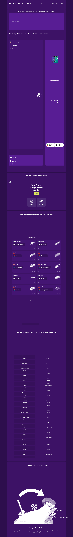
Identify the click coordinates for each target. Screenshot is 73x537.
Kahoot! (53, 3)
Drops (42, 3)
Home (21, 11)
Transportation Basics (44, 11)
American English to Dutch (31, 11)
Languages (46, 3)
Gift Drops (62, 3)
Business (58, 3)
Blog (50, 3)
